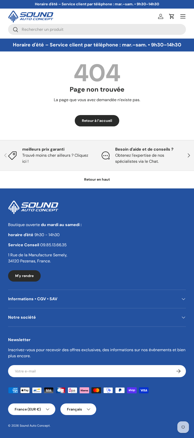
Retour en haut (97, 179)
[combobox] (97, 29)
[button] (171, 16)
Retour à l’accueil (97, 120)
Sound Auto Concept (35, 426)
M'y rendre (24, 275)
